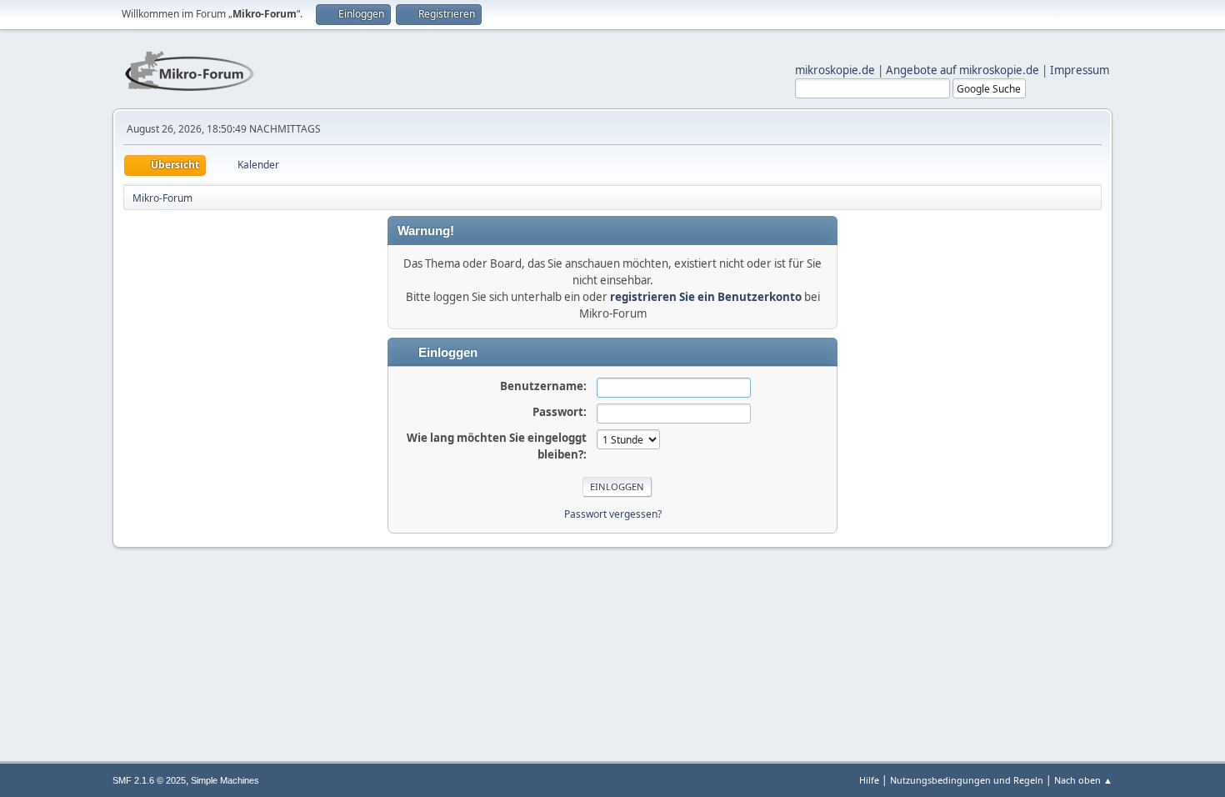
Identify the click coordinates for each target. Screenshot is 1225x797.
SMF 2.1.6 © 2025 (149, 780)
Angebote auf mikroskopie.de (962, 70)
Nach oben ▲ (1083, 780)
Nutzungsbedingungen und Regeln (966, 780)
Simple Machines (225, 780)
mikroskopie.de (835, 70)
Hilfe (869, 780)
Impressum (1079, 70)
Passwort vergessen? (613, 514)
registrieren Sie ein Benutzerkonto (706, 296)
